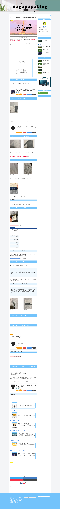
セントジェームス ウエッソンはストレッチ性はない (21, 71)
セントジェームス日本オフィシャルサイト (15, 258)
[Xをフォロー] (22, 483)
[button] (30, 480)
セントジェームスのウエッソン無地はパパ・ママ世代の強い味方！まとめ (24, 74)
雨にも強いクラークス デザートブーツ (15, 440)
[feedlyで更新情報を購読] (25, 483)
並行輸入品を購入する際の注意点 (19, 73)
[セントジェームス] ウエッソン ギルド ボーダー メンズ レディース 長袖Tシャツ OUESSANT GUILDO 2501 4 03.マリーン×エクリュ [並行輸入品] (26, 90)
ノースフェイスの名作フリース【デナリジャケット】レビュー (17, 430)
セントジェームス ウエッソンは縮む (20, 69)
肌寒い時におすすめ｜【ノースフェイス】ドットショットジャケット (19, 450)
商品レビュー (12, 462)
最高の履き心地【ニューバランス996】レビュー (16, 420)
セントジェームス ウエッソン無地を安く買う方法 (21, 72)
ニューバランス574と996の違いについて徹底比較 (16, 400)
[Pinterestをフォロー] (24, 483)
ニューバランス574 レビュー (13, 410)
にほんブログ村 (40, 99)
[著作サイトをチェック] (21, 483)
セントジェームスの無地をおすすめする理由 (20, 62)
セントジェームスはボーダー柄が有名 (20, 61)
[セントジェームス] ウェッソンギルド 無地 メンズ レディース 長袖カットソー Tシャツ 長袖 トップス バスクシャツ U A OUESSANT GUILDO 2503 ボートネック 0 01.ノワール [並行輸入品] (26, 127)
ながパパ (44, 26)
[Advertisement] (23, 52)
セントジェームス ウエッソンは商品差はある (21, 70)
